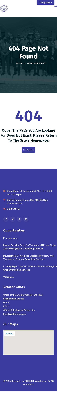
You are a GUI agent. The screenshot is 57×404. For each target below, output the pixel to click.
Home (19, 63)
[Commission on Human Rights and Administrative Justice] (4, 8)
